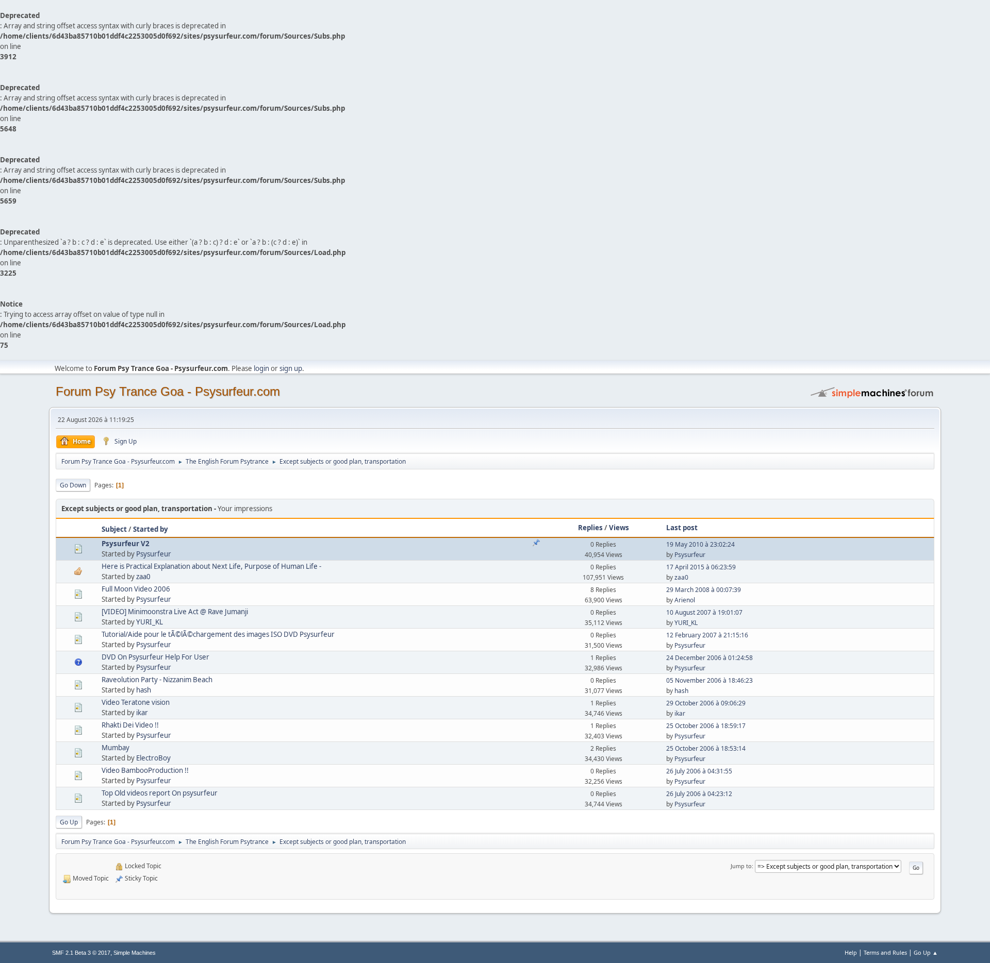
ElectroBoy (153, 758)
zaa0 (143, 576)
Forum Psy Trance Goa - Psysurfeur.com (168, 391)
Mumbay (115, 747)
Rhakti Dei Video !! (130, 725)
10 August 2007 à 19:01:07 (704, 612)
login (261, 368)
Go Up (69, 822)
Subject (114, 529)
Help (851, 952)
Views (619, 527)
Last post (682, 527)
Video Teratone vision (136, 702)
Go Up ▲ (926, 952)
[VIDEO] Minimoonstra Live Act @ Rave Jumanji (175, 611)
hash (143, 690)
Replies (590, 527)
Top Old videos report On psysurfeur (160, 793)
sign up (290, 368)
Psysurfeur (153, 554)
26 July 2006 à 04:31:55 (699, 771)
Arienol (684, 600)
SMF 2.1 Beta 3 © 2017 (81, 953)
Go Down (73, 485)
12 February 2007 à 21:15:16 (707, 635)
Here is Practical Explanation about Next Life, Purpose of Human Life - (211, 566)
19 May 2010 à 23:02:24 (700, 544)
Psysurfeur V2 (126, 543)
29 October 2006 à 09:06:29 (706, 703)
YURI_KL (149, 622)
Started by (150, 529)
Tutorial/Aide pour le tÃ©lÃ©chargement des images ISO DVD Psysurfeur (218, 634)
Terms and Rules (885, 952)
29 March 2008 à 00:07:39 (703, 589)
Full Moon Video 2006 (136, 589)
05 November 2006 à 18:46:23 (709, 680)
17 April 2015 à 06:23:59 (701, 567)
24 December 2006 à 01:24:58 (709, 657)
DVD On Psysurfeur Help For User (155, 657)
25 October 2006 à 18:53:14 (706, 748)
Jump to (741, 866)
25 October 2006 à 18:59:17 (706, 725)
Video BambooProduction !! (145, 770)
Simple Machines (134, 953)
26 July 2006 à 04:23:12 (699, 793)
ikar (142, 712)
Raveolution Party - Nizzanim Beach (157, 679)
